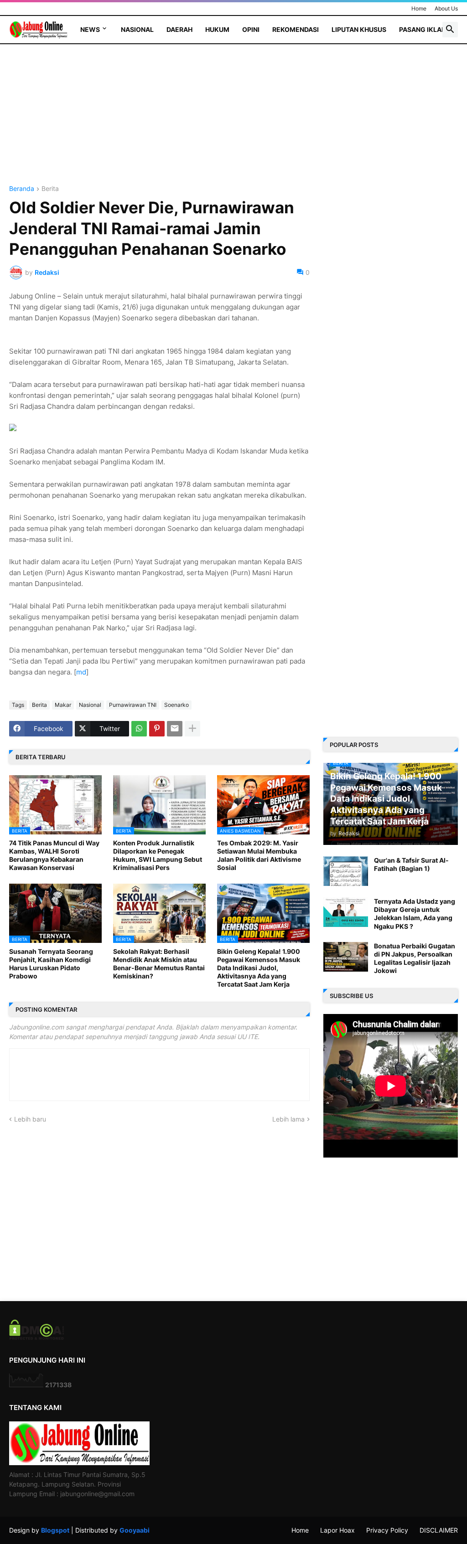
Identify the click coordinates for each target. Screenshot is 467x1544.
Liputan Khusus (359, 29)
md (81, 672)
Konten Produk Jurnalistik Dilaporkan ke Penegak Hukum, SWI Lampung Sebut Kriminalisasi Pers (157, 855)
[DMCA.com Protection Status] (36, 1337)
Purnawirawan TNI (132, 704)
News (90, 29)
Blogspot (55, 1530)
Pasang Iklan (422, 29)
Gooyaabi (134, 1530)
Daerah (179, 29)
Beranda (21, 188)
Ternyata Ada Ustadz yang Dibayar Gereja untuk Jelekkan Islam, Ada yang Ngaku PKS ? (414, 913)
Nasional (137, 29)
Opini (250, 29)
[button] (450, 29)
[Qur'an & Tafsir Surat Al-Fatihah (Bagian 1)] (345, 871)
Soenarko (176, 704)
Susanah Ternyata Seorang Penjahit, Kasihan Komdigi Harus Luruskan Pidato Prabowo (51, 963)
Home (418, 8)
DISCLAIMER (439, 1530)
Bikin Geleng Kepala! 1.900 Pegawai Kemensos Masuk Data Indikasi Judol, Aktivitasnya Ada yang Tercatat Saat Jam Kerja (258, 967)
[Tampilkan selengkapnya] (192, 728)
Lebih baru (30, 1119)
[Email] (174, 728)
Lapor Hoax (337, 1530)
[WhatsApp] (139, 728)
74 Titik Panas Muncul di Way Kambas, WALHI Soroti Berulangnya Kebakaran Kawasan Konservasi (54, 855)
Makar (63, 704)
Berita (50, 188)
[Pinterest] (157, 728)
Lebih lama (288, 1119)
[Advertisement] (159, 121)
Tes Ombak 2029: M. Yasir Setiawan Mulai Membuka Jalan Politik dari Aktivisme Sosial (259, 855)
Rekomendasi (295, 29)
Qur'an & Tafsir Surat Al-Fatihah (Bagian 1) (411, 864)
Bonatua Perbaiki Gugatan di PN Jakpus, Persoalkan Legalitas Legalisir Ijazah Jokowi (414, 958)
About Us (446, 8)
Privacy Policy (387, 1530)
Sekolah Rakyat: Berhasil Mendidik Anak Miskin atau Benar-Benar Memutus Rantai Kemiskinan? (159, 963)
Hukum (217, 29)
